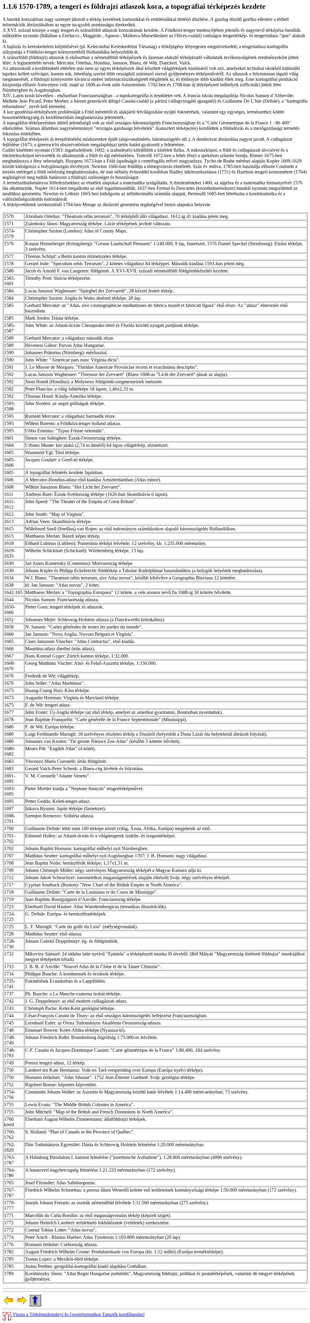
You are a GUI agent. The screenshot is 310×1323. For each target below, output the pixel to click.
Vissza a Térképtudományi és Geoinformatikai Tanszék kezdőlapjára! (78, 1314)
